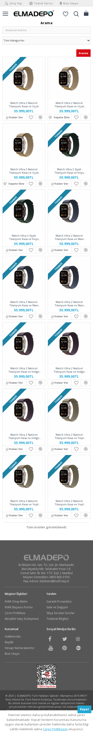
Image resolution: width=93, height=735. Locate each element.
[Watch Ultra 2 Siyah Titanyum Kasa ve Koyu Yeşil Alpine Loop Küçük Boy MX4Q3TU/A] (69, 144)
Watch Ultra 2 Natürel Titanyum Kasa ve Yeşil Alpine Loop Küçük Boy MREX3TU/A (69, 436)
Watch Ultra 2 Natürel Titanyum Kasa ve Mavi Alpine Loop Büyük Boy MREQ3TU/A (69, 303)
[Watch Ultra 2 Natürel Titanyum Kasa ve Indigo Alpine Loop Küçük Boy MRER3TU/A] (24, 343)
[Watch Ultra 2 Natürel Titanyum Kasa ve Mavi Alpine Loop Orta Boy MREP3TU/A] (24, 277)
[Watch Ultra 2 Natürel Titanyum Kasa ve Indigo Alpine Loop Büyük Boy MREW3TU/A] (24, 410)
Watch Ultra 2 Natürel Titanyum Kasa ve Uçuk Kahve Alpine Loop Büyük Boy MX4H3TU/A (24, 171)
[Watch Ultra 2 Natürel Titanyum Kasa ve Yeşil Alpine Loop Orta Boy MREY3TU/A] (24, 476)
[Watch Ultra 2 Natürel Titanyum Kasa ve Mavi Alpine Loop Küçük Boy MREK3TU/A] (69, 211)
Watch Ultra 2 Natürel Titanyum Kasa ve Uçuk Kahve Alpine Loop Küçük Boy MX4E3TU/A (24, 104)
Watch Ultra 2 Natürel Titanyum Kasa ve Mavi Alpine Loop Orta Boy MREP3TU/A (23, 303)
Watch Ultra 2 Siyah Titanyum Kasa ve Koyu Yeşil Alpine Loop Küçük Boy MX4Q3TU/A (69, 171)
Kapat (84, 709)
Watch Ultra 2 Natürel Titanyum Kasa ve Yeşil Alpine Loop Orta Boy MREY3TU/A (23, 502)
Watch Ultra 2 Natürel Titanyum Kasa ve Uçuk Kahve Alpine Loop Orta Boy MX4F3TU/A (69, 104)
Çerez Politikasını (55, 729)
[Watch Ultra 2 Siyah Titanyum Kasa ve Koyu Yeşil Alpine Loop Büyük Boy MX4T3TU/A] (24, 211)
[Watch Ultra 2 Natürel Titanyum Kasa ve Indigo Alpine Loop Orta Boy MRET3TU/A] (69, 343)
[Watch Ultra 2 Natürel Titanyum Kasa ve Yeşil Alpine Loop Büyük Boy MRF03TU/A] (69, 476)
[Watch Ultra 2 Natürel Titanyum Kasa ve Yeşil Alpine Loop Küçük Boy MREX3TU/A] (69, 410)
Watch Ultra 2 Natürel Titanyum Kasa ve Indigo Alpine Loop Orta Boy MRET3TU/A (69, 370)
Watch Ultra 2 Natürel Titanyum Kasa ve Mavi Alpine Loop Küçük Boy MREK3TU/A (69, 237)
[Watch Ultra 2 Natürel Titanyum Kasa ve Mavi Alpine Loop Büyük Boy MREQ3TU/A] (69, 277)
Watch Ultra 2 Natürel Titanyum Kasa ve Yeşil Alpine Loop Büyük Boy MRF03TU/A (69, 502)
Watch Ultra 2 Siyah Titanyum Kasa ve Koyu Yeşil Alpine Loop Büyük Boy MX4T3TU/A (24, 237)
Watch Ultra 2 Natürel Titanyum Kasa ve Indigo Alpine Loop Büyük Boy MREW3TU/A (23, 436)
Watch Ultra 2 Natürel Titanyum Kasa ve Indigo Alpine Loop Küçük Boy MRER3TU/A (23, 370)
